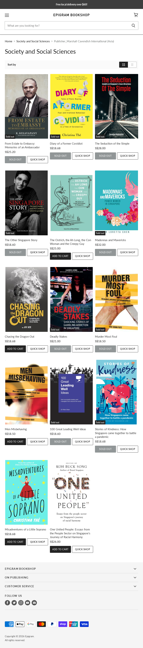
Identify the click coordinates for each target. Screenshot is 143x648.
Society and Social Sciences (33, 41)
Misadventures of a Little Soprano (25, 529)
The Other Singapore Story (21, 240)
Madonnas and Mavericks (110, 240)
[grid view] (123, 65)
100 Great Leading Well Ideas (68, 429)
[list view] (132, 65)
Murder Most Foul (106, 336)
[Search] (133, 25)
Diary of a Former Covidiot (66, 143)
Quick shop (37, 159)
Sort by (12, 64)
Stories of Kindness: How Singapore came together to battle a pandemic (115, 432)
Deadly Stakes (58, 336)
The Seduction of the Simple (112, 143)
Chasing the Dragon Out (19, 336)
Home (8, 41)
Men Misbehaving (16, 429)
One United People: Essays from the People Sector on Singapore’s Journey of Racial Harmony (70, 533)
